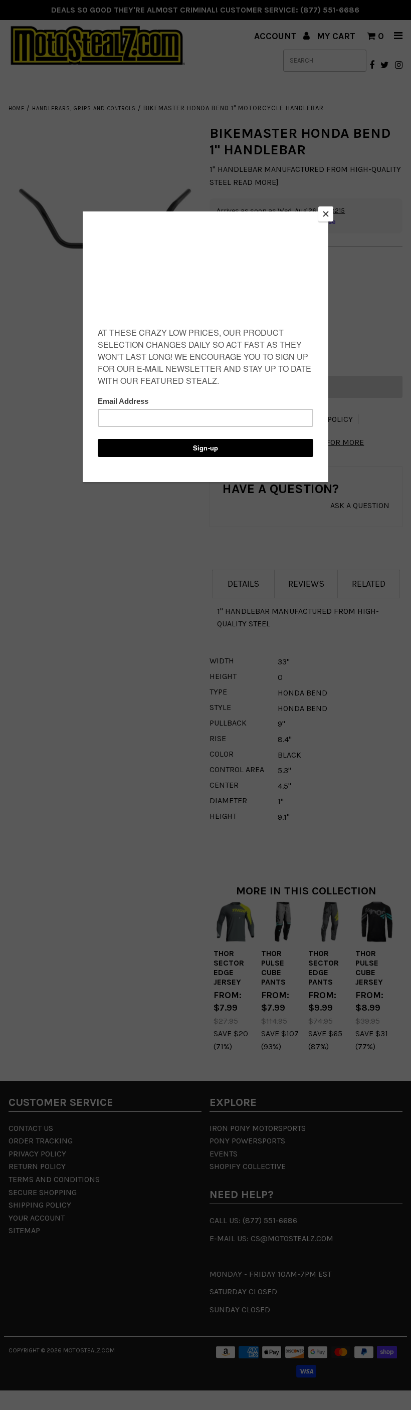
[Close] (325, 213)
